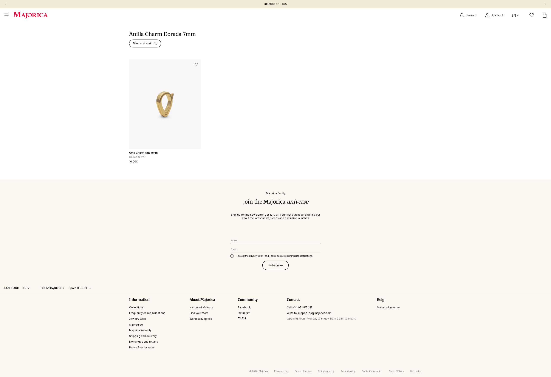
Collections (136, 307)
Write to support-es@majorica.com (309, 313)
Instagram (244, 312)
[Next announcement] (545, 4)
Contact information (372, 371)
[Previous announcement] (6, 4)
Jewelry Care (137, 318)
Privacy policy (281, 371)
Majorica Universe (388, 307)
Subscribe (275, 265)
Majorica (263, 371)
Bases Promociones (142, 347)
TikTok (242, 318)
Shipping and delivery (143, 335)
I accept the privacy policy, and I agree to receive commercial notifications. (275, 256)
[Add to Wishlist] (195, 64)
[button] (6, 15)
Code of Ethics (396, 371)
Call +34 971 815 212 (299, 307)
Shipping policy (326, 371)
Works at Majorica (201, 318)
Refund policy (348, 371)
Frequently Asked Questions (147, 313)
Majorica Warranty (140, 330)
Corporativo (416, 371)
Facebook (244, 307)
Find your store (199, 313)
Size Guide (136, 324)
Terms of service (303, 371)
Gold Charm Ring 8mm (143, 152)
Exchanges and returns (143, 341)
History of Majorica (202, 307)
